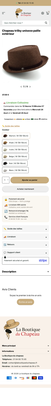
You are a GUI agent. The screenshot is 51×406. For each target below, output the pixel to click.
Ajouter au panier (29, 180)
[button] (8, 177)
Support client (13, 252)
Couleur (5, 130)
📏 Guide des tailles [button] (11, 126)
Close (25, 345)
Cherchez (46, 22)
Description (9, 271)
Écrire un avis (25, 302)
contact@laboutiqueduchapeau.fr (22, 363)
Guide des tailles (14, 229)
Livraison (11, 236)
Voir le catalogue (3, 13)
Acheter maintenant (25, 189)
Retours (10, 244)
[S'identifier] (42, 13)
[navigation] (21, 87)
